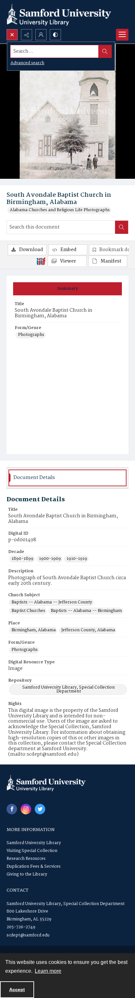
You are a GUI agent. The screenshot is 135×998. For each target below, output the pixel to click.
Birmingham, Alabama (33, 630)
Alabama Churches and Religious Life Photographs (60, 210)
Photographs (31, 335)
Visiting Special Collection (32, 850)
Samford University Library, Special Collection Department (68, 689)
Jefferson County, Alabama (88, 630)
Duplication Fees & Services (34, 866)
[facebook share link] (12, 809)
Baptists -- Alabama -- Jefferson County (51, 602)
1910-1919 (77, 559)
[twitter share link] (40, 809)
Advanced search (27, 63)
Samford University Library (34, 843)
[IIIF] (41, 261)
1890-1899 (22, 559)
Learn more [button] (48, 971)
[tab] (67, 289)
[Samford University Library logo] (59, 14)
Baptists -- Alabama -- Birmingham (86, 611)
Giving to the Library (27, 874)
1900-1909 (50, 559)
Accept (17, 989)
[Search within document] (121, 227)
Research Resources (26, 858)
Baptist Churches (28, 611)
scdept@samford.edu (28, 935)
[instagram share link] (26, 809)
